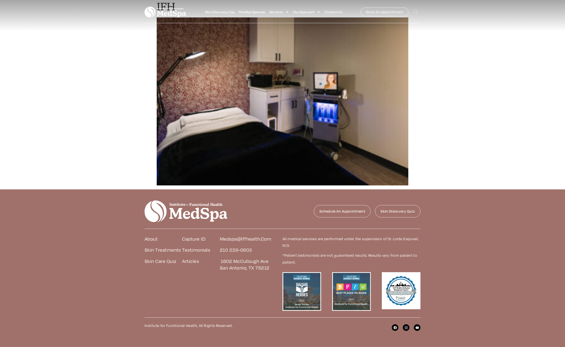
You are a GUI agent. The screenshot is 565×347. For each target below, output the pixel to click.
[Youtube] (417, 327)
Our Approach (304, 12)
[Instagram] (406, 327)
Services (276, 12)
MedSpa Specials (252, 12)
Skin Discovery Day (220, 12)
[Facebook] (395, 327)
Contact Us (333, 12)
